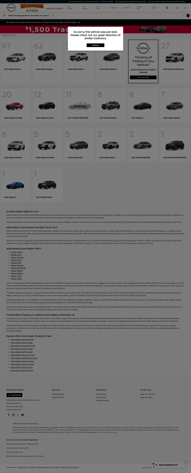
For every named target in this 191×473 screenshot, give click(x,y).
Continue (95, 45)
